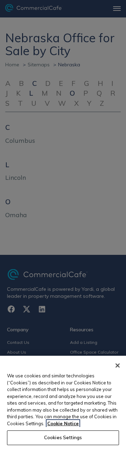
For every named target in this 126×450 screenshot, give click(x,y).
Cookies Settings (63, 437)
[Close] (117, 365)
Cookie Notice (63, 423)
